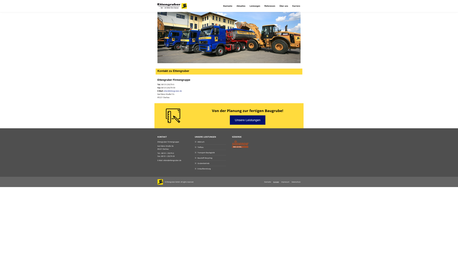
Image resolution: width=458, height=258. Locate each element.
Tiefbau (201, 147)
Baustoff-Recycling (205, 158)
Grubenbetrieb (203, 163)
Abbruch (201, 142)
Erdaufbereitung (204, 169)
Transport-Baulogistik (206, 152)
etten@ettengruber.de (173, 91)
